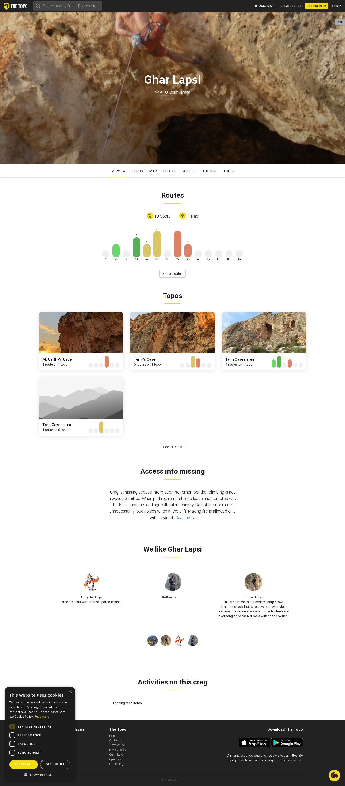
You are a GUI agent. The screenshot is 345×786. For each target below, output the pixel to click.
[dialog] (40, 734)
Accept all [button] (23, 764)
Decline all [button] (55, 764)
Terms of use (117, 745)
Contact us (116, 740)
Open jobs (115, 759)
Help (112, 735)
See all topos (172, 447)
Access (189, 171)
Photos (169, 171)
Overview (117, 171)
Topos (137, 171)
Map (153, 171)
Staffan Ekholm (172, 597)
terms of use (292, 760)
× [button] (70, 691)
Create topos (291, 6)
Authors (210, 171)
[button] (39, 774)
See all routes (172, 274)
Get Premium (316, 6)
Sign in (336, 6)
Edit (228, 171)
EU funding (116, 764)
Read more (185, 517)
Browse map (264, 6)
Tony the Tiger (91, 597)
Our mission (116, 754)
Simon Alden (253, 597)
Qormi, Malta (179, 92)
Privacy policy (117, 750)
